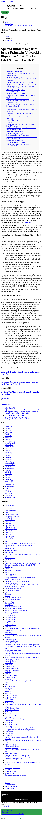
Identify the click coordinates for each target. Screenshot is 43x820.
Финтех (7, 769)
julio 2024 (8, 428)
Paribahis (8, 692)
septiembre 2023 (10, 447)
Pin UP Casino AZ (11, 702)
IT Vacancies (9, 614)
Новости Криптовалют (12, 768)
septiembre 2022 (10, 468)
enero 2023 (8, 461)
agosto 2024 (8, 427)
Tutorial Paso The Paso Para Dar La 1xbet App (21, 84)
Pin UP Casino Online (12, 708)
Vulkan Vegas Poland (11, 748)
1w (6, 507)
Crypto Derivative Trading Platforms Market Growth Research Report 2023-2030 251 (21, 586)
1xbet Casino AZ (10, 532)
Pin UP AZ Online (10, 697)
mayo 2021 (8, 494)
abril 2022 (8, 477)
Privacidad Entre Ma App (14, 72)
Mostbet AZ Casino (11, 634)
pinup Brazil (9, 717)
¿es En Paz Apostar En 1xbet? (16, 142)
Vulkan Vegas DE (10, 744)
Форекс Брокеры (10, 771)
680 (6, 541)
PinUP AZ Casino (10, 715)
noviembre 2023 (10, 443)
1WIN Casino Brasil (11, 514)
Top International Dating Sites (14, 415)
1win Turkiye (9, 518)
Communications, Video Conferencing (17, 581)
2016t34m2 (8, 37)
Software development (12, 724)
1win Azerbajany (10, 511)
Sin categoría (9, 40)
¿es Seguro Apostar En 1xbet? (16, 93)
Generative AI (9, 603)
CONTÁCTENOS (21, 799)
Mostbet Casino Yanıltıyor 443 (14, 650)
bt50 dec (7, 568)
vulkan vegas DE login (12, 746)
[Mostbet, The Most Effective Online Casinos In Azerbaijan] (21, 400)
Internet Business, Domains (13, 608)
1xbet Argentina (10, 525)
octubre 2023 (9, 445)
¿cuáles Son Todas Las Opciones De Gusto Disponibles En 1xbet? (20, 74)
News (6, 684)
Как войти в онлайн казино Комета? (17, 417)
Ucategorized (9, 731)
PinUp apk (8, 713)
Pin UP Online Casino (12, 710)
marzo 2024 (8, 436)
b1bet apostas (9, 552)
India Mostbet (9, 605)
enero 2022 (8, 483)
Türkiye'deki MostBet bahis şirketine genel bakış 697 (21, 730)
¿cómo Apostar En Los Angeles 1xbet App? (20, 82)
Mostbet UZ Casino (11, 675)
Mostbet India (9, 663)
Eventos (9, 108)
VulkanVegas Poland (11, 753)
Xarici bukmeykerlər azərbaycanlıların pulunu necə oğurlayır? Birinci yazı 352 (21, 758)
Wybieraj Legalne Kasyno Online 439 (17, 755)
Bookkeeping (9, 567)
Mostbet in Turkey (10, 661)
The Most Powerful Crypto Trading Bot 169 (19, 728)
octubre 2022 (9, 466)
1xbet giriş (8, 534)
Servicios (5, 812)
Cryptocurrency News (12, 590)
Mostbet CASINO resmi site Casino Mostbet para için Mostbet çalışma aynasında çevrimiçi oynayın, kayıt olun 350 (22, 646)
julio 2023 (8, 450)
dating (7, 592)
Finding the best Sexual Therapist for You (18, 419)
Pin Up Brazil (9, 699)
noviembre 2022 (10, 465)
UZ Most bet (9, 735)
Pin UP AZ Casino (11, 695)
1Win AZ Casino (10, 509)
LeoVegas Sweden (11, 623)
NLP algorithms (10, 686)
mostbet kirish (9, 664)
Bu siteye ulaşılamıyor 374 (13, 570)
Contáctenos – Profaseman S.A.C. (13, 814)
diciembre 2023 (10, 441)
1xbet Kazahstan (10, 536)
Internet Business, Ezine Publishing (16, 610)
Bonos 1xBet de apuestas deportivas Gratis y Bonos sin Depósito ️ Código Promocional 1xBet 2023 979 (22, 564)
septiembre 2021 (10, 486)
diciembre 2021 (10, 485)
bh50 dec (8, 559)
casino (7, 572)
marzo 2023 (8, 457)
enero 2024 (8, 439)
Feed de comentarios (11, 786)
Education (8, 594)
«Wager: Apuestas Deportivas (15, 90)
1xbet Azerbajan (10, 527)
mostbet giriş (9, 652)
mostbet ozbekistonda (11, 668)
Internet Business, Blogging (13, 607)
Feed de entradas (10, 785)
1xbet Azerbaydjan (11, 529)
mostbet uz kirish (10, 677)
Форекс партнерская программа (15, 775)
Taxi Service (9, 726)
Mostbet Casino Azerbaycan (14, 643)
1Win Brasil (8, 512)
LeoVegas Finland (10, 617)
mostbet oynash (10, 666)
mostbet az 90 (9, 632)
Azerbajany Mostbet (11, 550)
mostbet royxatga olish (12, 670)
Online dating (9, 688)
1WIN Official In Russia (12, 516)
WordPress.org (9, 788)
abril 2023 (8, 456)
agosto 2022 (8, 470)
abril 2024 (8, 434)
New (6, 683)
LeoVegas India (10, 619)
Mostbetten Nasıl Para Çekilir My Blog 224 (18, 681)
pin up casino (9, 701)
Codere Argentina (10, 574)
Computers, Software (11, 583)
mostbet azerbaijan (10, 639)
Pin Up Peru (9, 711)
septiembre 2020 (10, 497)
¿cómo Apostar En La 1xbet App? (17, 133)
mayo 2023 (8, 454)
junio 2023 (8, 452)
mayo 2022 (8, 475)
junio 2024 (8, 430)
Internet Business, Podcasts (13, 612)
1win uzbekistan (10, 520)
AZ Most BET (9, 549)
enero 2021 (8, 495)
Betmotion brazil (10, 558)
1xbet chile (27, 222)
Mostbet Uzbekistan (11, 679)
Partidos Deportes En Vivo (14, 77)
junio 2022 (8, 474)
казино (7, 766)
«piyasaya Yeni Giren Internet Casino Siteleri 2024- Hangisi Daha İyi (19, 383)
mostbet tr (8, 672)
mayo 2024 (8, 432)
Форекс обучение (11, 773)
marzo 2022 (8, 479)
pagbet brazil (9, 690)
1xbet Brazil (8, 530)
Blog (6, 561)
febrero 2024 (9, 437)
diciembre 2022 (10, 463)
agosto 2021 (8, 488)
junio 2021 (8, 492)
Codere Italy (9, 576)
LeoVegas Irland (10, 621)
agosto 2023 (8, 448)
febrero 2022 (9, 481)
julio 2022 (8, 472)
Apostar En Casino (12, 91)
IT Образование (10, 616)
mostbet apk (8, 626)
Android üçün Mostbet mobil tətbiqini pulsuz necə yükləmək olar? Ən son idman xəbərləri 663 (20, 544)
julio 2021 (8, 490)
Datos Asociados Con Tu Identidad (17, 99)
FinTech (7, 596)
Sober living (8, 722)
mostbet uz (8, 673)
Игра (6, 760)
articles (7, 547)
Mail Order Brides (10, 625)
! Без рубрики (9, 505)
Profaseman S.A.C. (8, 810)
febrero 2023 (9, 459)
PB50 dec (8, 693)
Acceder (7, 783)
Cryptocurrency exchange (13, 588)
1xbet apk (8, 523)
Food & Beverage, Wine (12, 599)
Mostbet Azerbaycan (11, 641)
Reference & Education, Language (16, 719)
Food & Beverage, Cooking (13, 597)
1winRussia (8, 521)
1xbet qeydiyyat (10, 538)
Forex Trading (9, 601)
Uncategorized (9, 733)
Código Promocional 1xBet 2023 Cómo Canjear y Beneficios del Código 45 (20, 578)
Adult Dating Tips (10, 408)
